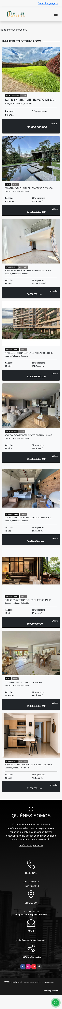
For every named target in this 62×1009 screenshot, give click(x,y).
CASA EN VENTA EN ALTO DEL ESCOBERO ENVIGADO (29, 188)
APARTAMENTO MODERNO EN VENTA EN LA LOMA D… (29, 435)
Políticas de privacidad (31, 845)
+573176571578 (31, 881)
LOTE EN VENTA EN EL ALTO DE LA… (30, 99)
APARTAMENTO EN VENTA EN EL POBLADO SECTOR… (29, 353)
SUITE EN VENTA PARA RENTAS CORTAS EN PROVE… (28, 517)
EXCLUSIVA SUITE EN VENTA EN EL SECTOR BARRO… (28, 600)
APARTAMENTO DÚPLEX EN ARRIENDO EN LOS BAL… (29, 270)
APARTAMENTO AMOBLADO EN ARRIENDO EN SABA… (29, 765)
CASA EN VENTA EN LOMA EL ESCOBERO (23, 682)
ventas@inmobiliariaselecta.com (31, 940)
